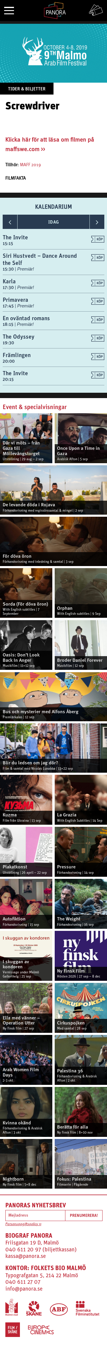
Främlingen (17, 354)
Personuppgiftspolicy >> (23, 1224)
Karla (9, 281)
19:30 (8, 342)
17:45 (9, 305)
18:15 (9, 324)
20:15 (8, 379)
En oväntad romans (26, 318)
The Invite (15, 237)
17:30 (9, 287)
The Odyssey (18, 336)
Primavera (15, 299)
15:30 (9, 268)
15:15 (8, 243)
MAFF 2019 (30, 165)
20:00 (9, 361)
